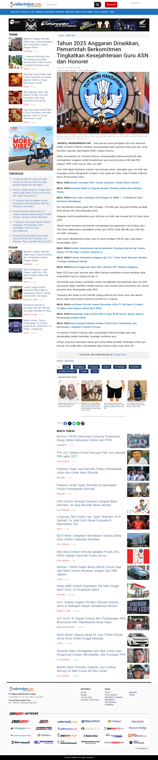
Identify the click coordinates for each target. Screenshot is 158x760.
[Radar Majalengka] (43, 735)
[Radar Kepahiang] (114, 735)
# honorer (94, 367)
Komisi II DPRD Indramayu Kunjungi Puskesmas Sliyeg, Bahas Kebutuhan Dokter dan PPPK (88, 438)
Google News (120, 354)
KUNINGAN (39, 12)
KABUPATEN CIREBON (73, 12)
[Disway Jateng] (114, 728)
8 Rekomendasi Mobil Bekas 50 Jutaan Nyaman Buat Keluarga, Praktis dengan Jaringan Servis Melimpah (30, 214)
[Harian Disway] (43, 721)
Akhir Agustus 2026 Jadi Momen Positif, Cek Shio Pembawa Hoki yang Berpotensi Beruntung (35, 96)
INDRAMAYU (59, 12)
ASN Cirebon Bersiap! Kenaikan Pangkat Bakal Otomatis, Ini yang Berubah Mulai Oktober (87, 503)
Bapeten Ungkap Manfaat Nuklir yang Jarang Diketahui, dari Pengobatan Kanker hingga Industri (38, 43)
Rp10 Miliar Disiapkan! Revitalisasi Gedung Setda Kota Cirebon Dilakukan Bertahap (89, 538)
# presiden (135, 367)
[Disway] (20, 721)
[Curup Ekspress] (137, 735)
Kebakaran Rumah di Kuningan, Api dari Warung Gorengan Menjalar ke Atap (37, 307)
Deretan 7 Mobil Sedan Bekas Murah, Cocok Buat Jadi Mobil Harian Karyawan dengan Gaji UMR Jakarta (89, 571)
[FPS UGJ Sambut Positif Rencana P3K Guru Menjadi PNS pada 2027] (138, 457)
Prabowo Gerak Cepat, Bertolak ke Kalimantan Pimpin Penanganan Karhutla (87, 487)
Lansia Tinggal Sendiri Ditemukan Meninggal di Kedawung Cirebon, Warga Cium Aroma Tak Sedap (36, 292)
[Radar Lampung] (90, 728)
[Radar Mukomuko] (20, 742)
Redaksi (84, 695)
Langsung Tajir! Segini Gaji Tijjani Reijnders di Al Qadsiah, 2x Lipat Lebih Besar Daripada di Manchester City (89, 520)
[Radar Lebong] (67, 742)
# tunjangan (120, 367)
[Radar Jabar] (90, 735)
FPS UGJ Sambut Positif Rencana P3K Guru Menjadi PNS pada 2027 (91, 455)
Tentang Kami (86, 697)
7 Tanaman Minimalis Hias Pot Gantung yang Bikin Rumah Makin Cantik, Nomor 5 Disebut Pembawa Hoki (37, 61)
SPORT (96, 12)
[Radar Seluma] (90, 742)
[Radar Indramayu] (114, 721)
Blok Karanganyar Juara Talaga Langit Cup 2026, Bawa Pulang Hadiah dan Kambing (36, 274)
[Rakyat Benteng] (114, 742)
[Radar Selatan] (137, 742)
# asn (94, 371)
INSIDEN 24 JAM (27, 12)
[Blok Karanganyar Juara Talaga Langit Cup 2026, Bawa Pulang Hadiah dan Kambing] (15, 275)
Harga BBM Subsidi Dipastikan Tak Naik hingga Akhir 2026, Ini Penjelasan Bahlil (88, 588)
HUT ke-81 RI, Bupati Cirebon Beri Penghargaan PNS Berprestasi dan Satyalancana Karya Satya (91, 620)
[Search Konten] (98, 4)
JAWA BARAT (15, 12)
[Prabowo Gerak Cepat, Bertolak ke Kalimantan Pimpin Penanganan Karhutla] (138, 490)
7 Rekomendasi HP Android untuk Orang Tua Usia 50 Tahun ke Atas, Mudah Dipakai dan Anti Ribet (28, 182)
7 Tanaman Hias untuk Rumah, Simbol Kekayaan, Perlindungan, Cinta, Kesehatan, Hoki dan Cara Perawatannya (30, 226)
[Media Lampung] (90, 721)
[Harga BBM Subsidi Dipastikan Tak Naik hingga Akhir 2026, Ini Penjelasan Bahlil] (138, 590)
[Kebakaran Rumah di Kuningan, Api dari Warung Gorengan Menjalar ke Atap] (15, 310)
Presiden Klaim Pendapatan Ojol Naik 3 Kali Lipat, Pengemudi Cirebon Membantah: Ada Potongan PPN (91, 653)
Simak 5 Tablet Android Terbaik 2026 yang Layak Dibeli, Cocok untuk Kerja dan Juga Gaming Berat (30, 193)
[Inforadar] (67, 728)
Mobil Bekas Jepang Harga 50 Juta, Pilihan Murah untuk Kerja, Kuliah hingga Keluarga (90, 637)
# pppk (84, 371)
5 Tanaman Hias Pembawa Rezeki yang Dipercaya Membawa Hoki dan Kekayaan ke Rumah (30, 203)
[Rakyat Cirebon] (137, 721)
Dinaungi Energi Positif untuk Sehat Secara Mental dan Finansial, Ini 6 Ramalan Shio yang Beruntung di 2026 (30, 238)
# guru (106, 367)
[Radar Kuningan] (20, 735)
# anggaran (79, 367)
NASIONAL (104, 12)
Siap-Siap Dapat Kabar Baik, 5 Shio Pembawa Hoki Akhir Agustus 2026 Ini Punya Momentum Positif (37, 79)
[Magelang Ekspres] (137, 728)
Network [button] (111, 4)
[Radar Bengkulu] (43, 742)
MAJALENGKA (49, 12)
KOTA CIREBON (87, 12)
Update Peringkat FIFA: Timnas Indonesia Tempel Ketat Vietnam (104, 182)
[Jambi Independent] (20, 728)
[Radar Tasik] (67, 721)
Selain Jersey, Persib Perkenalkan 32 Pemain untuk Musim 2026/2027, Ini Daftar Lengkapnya (37, 325)
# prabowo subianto (67, 371)
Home (61, 35)
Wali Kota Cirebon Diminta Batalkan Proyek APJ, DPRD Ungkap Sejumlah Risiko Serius (88, 554)
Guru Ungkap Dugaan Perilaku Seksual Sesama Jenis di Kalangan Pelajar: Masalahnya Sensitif (87, 604)
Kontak (83, 692)
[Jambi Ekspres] (43, 728)
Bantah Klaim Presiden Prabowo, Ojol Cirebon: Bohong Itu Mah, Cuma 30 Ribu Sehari (87, 669)
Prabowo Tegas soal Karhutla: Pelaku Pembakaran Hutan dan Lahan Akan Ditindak (89, 471)
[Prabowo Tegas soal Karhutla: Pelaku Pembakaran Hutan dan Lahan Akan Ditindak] (138, 473)
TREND (111, 12)
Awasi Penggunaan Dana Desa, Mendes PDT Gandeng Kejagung (104, 267)
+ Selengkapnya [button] (141, 748)
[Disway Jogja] (67, 735)
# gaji (66, 367)
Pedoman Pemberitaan (90, 700)
